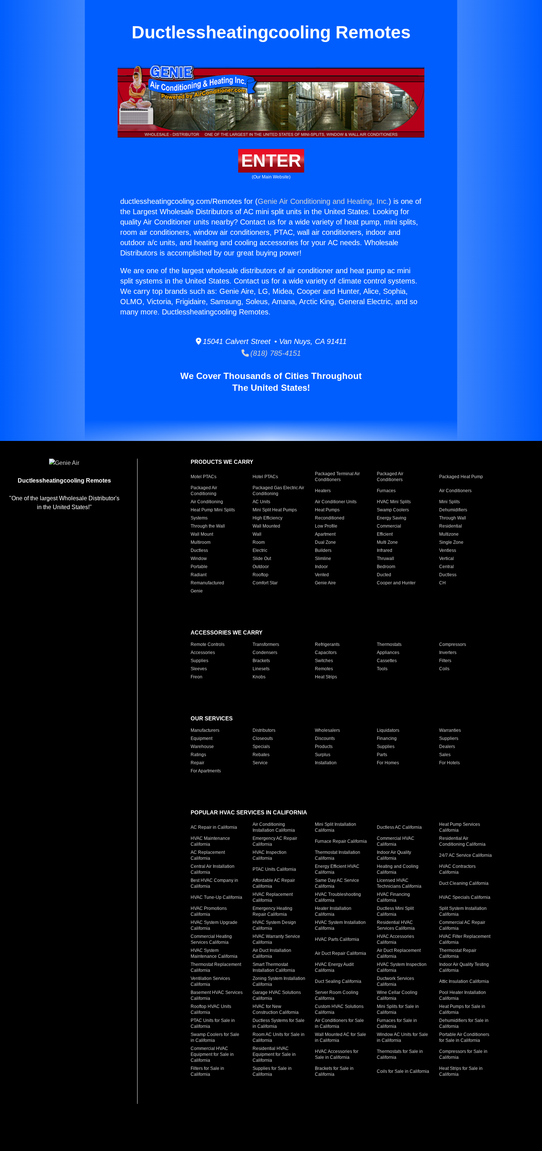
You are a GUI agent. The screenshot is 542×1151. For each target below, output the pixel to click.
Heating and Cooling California (397, 869)
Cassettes (387, 660)
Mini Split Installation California (335, 827)
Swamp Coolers (393, 509)
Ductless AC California (399, 827)
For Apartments (206, 770)
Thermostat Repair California (457, 953)
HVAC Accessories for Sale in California (336, 1054)
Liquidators (388, 730)
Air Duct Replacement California (399, 953)
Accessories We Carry (227, 632)
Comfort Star (265, 582)
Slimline (323, 558)
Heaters (323, 490)
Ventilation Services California (210, 981)
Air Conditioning (207, 501)
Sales (445, 754)
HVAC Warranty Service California (276, 939)
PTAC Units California (274, 869)
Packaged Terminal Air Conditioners (337, 476)
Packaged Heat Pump (461, 476)
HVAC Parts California (337, 939)
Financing (387, 738)
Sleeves (199, 668)
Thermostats (389, 644)
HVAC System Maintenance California (214, 953)
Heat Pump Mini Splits (213, 509)
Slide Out (262, 558)
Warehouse (202, 746)
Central (446, 566)
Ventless (447, 550)
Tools (382, 668)
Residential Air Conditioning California (462, 841)
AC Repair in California (214, 827)
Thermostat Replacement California (216, 967)
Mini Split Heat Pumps (275, 509)
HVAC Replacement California (273, 897)
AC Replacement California (208, 855)
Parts (382, 754)
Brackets (261, 660)
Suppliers (448, 738)
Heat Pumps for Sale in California (462, 1009)
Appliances (388, 652)
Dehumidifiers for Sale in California (464, 1023)
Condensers (265, 652)
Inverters (447, 652)
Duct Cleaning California (464, 883)
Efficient (385, 534)
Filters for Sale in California (207, 1071)
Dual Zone (325, 542)
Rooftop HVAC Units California (211, 1009)
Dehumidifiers (453, 509)
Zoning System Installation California (279, 981)
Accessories (203, 652)
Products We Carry (222, 462)
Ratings (198, 754)
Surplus (322, 754)
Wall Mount (202, 534)
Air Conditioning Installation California (274, 827)
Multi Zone (387, 542)
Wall (257, 534)
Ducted (384, 574)
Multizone (449, 534)
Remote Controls (208, 644)
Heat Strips (326, 676)
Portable (199, 566)
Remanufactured (207, 582)
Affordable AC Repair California (274, 883)
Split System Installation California (463, 911)
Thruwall (385, 558)
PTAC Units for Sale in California (213, 1023)
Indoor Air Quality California (394, 855)
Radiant (198, 574)
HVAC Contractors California (457, 869)
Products (324, 746)
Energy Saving (391, 518)
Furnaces (386, 490)
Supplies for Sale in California (272, 1071)
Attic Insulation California (464, 981)
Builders (323, 550)
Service (260, 762)
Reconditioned (329, 518)
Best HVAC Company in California (214, 883)
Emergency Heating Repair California (272, 911)
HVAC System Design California (274, 925)
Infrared (384, 550)
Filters (445, 660)
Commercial (389, 526)
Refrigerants (327, 644)
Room (259, 542)
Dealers (447, 746)
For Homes (388, 762)
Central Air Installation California (212, 869)
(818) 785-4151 (275, 353)
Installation (326, 762)
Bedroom (386, 566)
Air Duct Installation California (272, 953)
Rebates (261, 754)
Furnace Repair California (341, 841)
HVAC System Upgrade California (214, 925)
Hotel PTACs (265, 476)
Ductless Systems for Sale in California (279, 1023)
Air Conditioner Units (336, 501)
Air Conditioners (455, 490)
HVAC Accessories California (395, 939)
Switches (324, 660)
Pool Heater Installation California (462, 995)
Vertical (446, 558)
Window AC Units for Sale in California (402, 1037)
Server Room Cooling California (336, 995)
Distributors (264, 730)
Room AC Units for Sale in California (279, 1037)
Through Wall (452, 518)
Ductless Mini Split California (395, 911)
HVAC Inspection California (269, 855)
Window (199, 558)
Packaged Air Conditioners (390, 476)
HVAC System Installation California (340, 925)
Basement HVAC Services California (217, 995)
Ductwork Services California (395, 981)
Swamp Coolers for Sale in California (215, 1037)
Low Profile (326, 526)
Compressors (452, 644)
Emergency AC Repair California (275, 841)
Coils (444, 668)
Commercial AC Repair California (462, 925)
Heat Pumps (327, 509)
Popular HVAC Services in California (249, 812)
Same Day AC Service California (337, 883)
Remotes (324, 668)
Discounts (325, 738)
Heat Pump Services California (459, 827)
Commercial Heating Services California (211, 939)
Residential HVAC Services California (396, 925)
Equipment (201, 738)
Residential (450, 526)
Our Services (212, 718)
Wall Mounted (266, 526)
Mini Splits (449, 501)
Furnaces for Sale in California (397, 1023)
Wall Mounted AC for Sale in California (340, 1037)
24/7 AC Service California (465, 855)
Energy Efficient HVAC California (337, 869)
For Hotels (449, 762)
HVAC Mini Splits (394, 501)
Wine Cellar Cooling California (397, 995)
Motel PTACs (203, 476)
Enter (271, 160)
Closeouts (263, 738)
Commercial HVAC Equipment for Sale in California (212, 1054)
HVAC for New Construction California (276, 1009)
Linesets (261, 668)
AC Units (261, 501)
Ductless (199, 550)
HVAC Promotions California (209, 911)
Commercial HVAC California (395, 841)
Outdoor (261, 566)
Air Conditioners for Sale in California (339, 1023)
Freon (196, 676)
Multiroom (201, 542)
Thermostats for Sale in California (400, 1054)
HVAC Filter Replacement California (464, 939)
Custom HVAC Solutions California (339, 1009)
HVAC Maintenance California (210, 841)
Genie (197, 591)
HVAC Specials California (464, 897)
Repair (197, 762)
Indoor (321, 566)
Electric (260, 550)
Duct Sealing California (338, 981)
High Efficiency (267, 518)
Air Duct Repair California (340, 953)
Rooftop (260, 574)
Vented (322, 574)
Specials (261, 746)
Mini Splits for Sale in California (398, 1009)
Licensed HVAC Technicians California (399, 883)
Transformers (266, 644)
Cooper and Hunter (396, 582)
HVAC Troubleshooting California (338, 897)
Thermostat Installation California (337, 855)
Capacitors (326, 652)
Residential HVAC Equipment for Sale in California (274, 1054)
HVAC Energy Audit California (334, 967)
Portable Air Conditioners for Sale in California (464, 1037)
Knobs (259, 676)
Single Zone (451, 542)
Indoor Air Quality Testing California (464, 967)
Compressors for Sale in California (463, 1054)
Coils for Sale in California (403, 1071)
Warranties (450, 730)
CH (442, 582)
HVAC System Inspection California (402, 967)
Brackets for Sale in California (334, 1071)
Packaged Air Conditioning (204, 490)
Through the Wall (208, 526)
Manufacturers (205, 730)
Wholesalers (327, 730)
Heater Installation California (333, 911)
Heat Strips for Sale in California (461, 1071)
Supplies (199, 660)
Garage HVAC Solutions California (277, 995)
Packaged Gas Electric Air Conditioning (278, 490)
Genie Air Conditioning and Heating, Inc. (323, 201)
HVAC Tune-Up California (216, 897)
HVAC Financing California (393, 897)
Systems (199, 518)
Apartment (325, 534)
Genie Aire (325, 582)
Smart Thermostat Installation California (274, 967)
